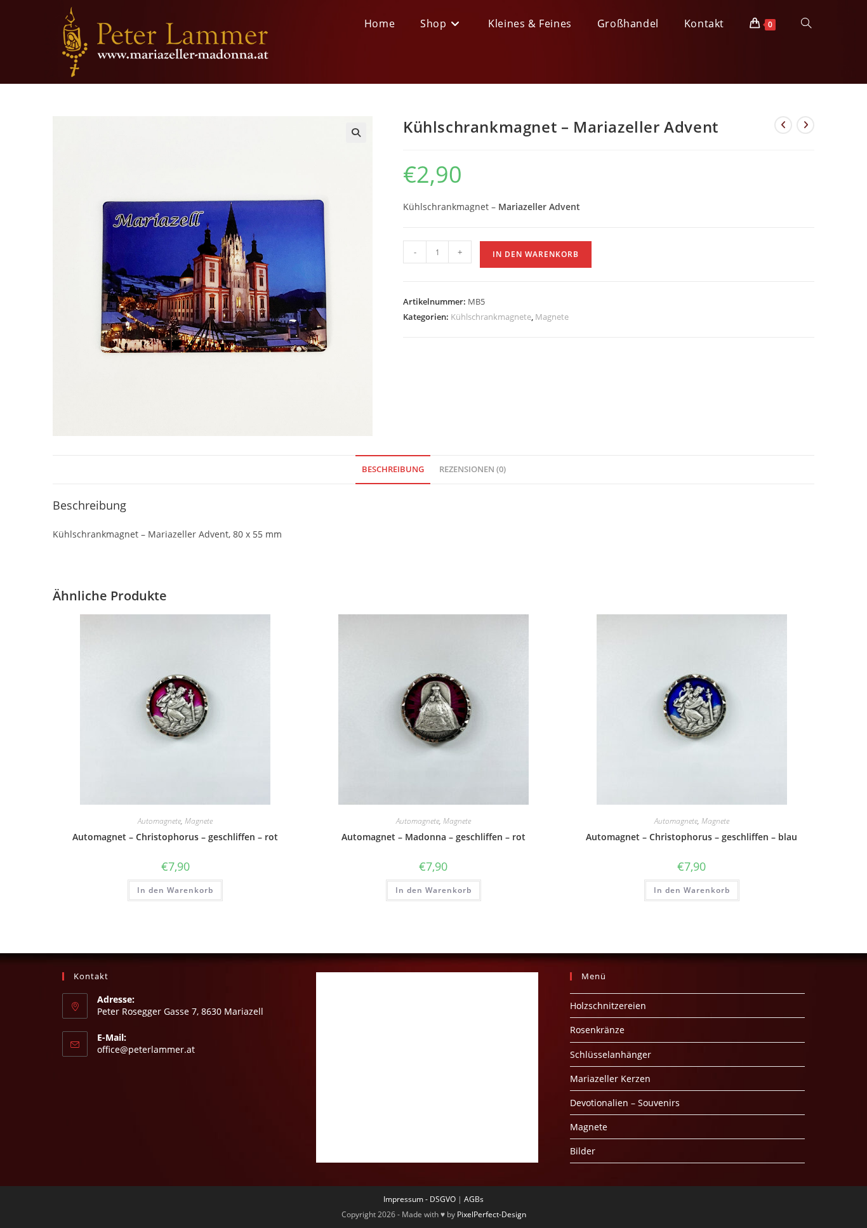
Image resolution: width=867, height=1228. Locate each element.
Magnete (552, 316)
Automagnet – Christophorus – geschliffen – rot (175, 837)
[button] (356, 132)
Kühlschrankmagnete (491, 316)
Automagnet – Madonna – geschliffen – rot (433, 837)
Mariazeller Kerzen (610, 1079)
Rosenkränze (597, 1030)
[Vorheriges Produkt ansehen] (783, 125)
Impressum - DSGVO (419, 1199)
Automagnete (159, 820)
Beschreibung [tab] (393, 469)
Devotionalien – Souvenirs (625, 1103)
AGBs (474, 1199)
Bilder (582, 1151)
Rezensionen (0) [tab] (472, 469)
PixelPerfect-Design (491, 1214)
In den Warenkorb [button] (175, 890)
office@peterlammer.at (146, 1049)
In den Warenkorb (536, 254)
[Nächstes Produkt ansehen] (805, 125)
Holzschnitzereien (608, 1006)
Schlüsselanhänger (610, 1054)
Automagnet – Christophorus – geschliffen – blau (691, 837)
